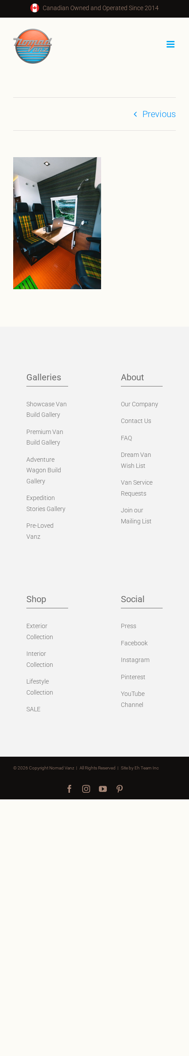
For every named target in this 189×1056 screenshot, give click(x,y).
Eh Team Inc (146, 767)
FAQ (126, 438)
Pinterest (133, 677)
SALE (33, 709)
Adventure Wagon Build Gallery (43, 470)
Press (128, 625)
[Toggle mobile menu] (171, 44)
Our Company (139, 404)
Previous (159, 114)
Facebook (134, 643)
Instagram (135, 659)
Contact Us (136, 420)
